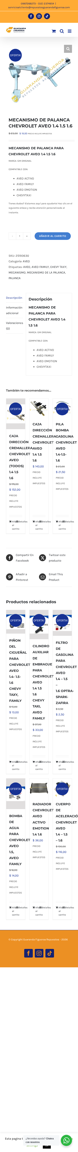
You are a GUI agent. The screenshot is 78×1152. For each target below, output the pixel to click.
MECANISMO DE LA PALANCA (46, 272)
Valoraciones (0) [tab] (14, 325)
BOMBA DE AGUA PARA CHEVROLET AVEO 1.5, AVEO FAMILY (19, 840)
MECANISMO (17, 272)
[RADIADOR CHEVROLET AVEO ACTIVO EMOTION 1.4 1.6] (39, 787)
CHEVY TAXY (58, 267)
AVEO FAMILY (40, 267)
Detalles (20, 521)
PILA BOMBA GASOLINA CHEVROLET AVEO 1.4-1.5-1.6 (66, 442)
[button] (68, 49)
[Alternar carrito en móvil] (54, 31)
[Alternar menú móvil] (70, 31)
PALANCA (15, 278)
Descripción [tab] (14, 298)
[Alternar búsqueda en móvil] (62, 31)
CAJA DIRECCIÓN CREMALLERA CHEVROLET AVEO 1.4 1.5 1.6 (44, 442)
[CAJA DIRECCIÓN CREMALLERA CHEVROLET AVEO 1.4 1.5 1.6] (39, 408)
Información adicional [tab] (14, 310)
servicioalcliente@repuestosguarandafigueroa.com (39, 7)
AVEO (26, 261)
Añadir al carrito (52, 235)
